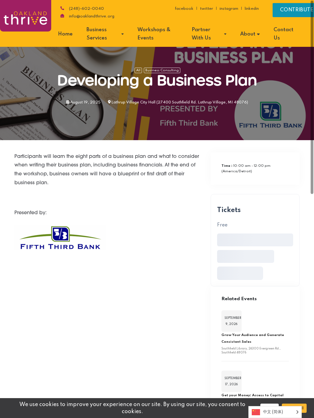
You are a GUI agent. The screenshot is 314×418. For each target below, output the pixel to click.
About (247, 34)
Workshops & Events (153, 34)
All (138, 70)
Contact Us (283, 34)
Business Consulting (162, 70)
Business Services (96, 34)
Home (65, 34)
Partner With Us (201, 34)
